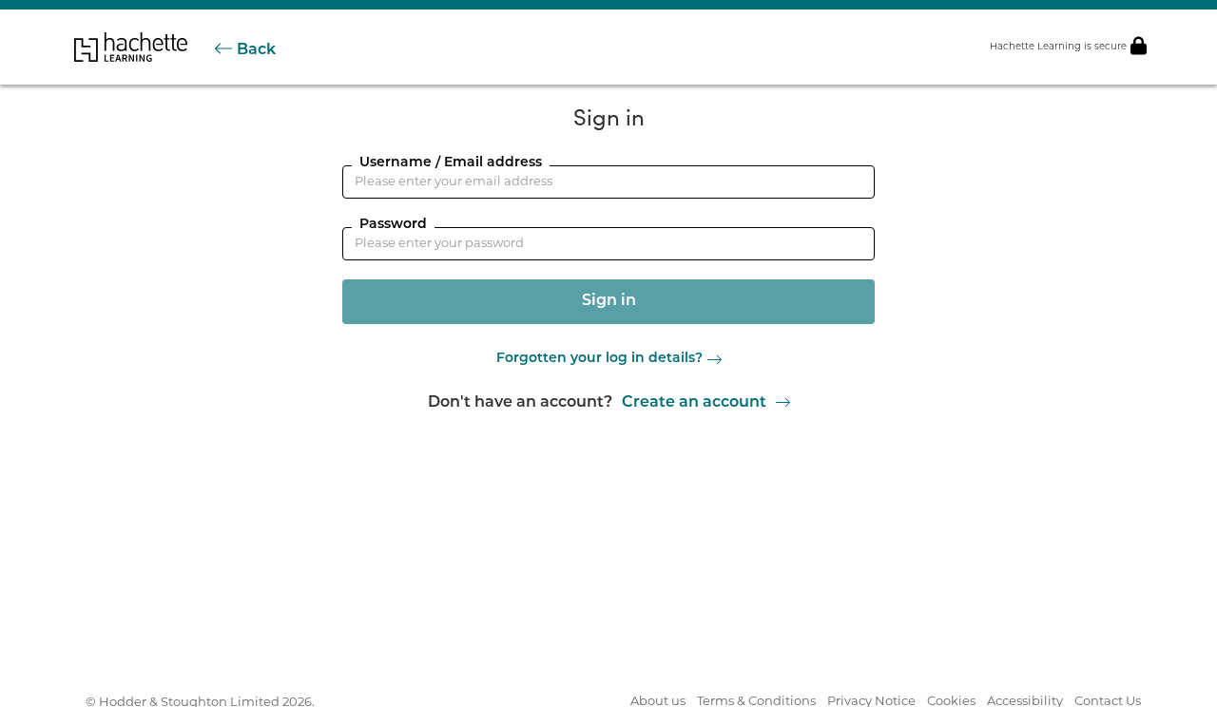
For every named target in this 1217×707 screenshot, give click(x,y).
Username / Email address (450, 163)
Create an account (694, 403)
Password (393, 225)
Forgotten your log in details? (599, 359)
